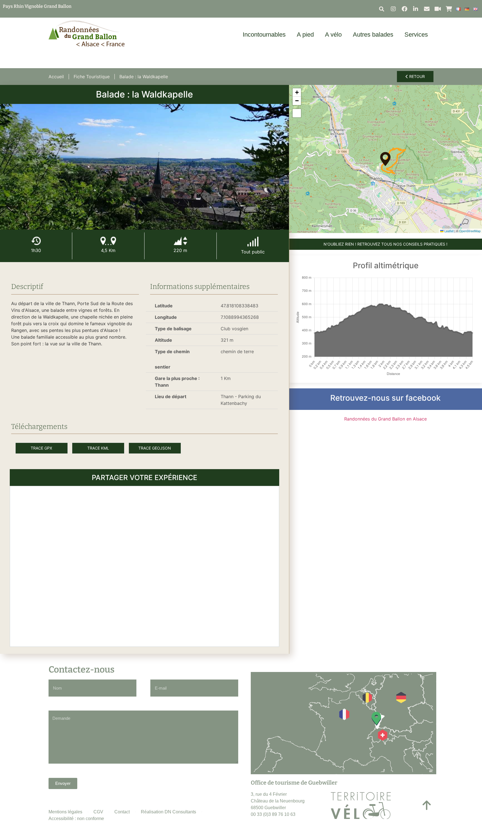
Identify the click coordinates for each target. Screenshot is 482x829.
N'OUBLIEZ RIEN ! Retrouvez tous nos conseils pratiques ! (385, 244)
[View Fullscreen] (297, 113)
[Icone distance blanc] (108, 241)
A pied (305, 34)
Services (416, 34)
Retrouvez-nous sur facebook (385, 398)
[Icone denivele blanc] (180, 241)
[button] (381, 8)
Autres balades (373, 34)
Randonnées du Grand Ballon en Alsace (385, 419)
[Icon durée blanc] (36, 241)
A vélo (333, 34)
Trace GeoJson (154, 448)
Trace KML (98, 448)
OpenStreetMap (470, 231)
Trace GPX (41, 448)
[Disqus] (144, 565)
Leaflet (449, 231)
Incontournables (264, 34)
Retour (416, 76)
